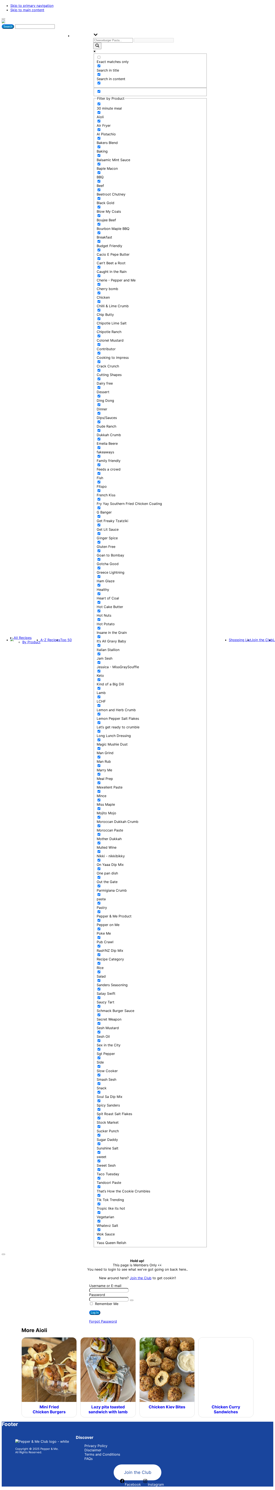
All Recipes (23, 638)
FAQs (88, 1458)
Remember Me (106, 1304)
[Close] (3, 1254)
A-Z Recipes (50, 640)
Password (97, 1295)
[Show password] (131, 1300)
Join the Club (262, 640)
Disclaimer (92, 1450)
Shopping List (240, 640)
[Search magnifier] (97, 46)
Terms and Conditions (102, 1454)
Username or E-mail (105, 1286)
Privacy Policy (95, 1446)
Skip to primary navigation (31, 5)
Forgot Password (103, 1321)
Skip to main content (27, 10)
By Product (31, 642)
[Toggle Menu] (3, 19)
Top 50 (66, 640)
